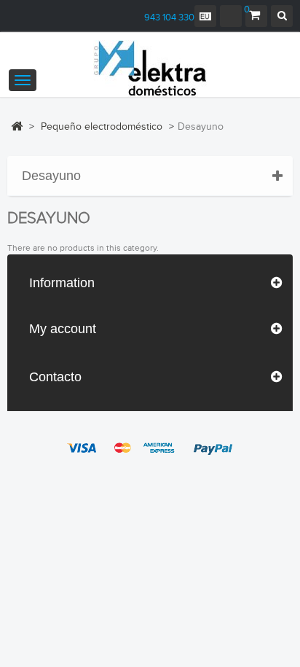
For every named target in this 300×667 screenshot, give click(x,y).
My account (62, 328)
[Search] (282, 16)
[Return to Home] (17, 126)
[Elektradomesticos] (150, 68)
